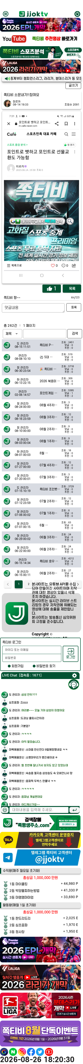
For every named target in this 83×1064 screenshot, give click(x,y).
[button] (12, 333)
